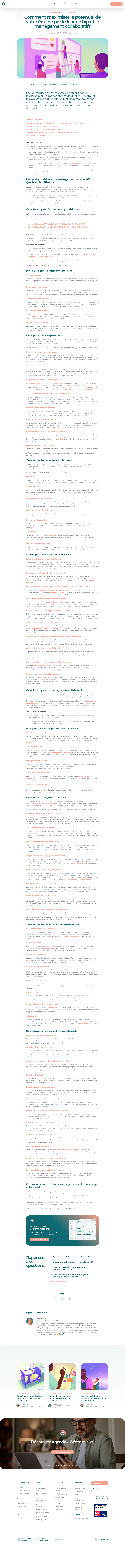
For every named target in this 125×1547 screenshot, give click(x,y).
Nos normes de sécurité (41, 1501)
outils (55, 974)
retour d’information (84, 1023)
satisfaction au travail (79, 863)
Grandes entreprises (62, 1514)
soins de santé (71, 879)
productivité (34, 835)
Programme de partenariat (80, 1504)
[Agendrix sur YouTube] (87, 1519)
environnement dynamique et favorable (41, 803)
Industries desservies (58, 1510)
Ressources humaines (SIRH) (22, 1502)
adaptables (52, 535)
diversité (47, 677)
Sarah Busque (62, 32)
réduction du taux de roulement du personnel (75, 389)
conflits (60, 439)
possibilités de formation (43, 666)
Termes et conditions (78, 1495)
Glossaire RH (59, 1497)
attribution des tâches (49, 740)
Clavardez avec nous (41, 1489)
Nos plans (20, 1518)
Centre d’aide (40, 1486)
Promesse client (80, 1488)
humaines (44, 790)
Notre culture (79, 1486)
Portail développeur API (42, 1512)
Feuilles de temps (23, 1493)
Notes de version (41, 1509)
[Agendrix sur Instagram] (83, 1519)
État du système (41, 1516)
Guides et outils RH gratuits (61, 1489)
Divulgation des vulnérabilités (41, 1520)
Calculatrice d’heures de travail (61, 1493)
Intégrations (21, 1509)
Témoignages (59, 1506)
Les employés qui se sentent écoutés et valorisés (45, 383)
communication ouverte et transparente (52, 590)
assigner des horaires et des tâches (57, 752)
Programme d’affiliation (79, 1508)
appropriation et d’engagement (68, 936)
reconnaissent (54, 1007)
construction (86, 879)
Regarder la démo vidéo (42, 1496)
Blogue (57, 1486)
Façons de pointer (23, 1496)
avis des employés (57, 592)
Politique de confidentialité (79, 1499)
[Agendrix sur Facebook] (76, 1519)
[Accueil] (4, 4)
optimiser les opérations (70, 163)
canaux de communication (44, 948)
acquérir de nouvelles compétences (82, 915)
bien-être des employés (58, 642)
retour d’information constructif (56, 602)
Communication (22, 1499)
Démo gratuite (41, 1493)
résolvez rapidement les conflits (69, 656)
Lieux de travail (22, 1506)
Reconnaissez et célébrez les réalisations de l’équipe (46, 628)
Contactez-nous (80, 1491)
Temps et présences (23, 1490)
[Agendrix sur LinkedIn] (80, 1519)
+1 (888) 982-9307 (101, 1498)
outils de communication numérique (63, 1150)
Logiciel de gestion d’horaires (23, 1486)
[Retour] (19, 15)
